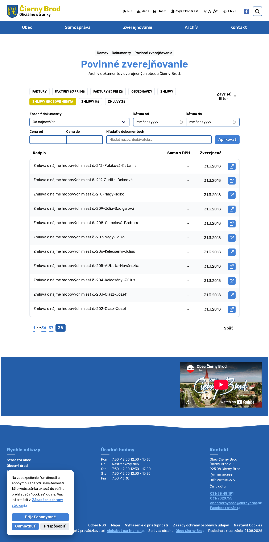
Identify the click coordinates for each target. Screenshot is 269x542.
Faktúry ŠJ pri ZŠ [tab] (108, 91)
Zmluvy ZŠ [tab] (116, 102)
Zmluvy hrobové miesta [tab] (52, 102)
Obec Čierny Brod (190, 531)
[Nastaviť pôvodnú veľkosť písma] (209, 11)
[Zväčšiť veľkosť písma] (215, 11)
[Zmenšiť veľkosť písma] (205, 11)
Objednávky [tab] (141, 91)
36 (43, 327)
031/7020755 (221, 498)
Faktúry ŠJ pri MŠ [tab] (70, 91)
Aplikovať (229, 140)
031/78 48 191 (221, 494)
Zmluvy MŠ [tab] (90, 102)
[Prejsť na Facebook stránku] (246, 11)
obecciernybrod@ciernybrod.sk (236, 503)
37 (51, 327)
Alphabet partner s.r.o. (126, 531)
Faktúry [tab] (39, 91)
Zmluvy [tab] (166, 91)
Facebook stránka (225, 508)
